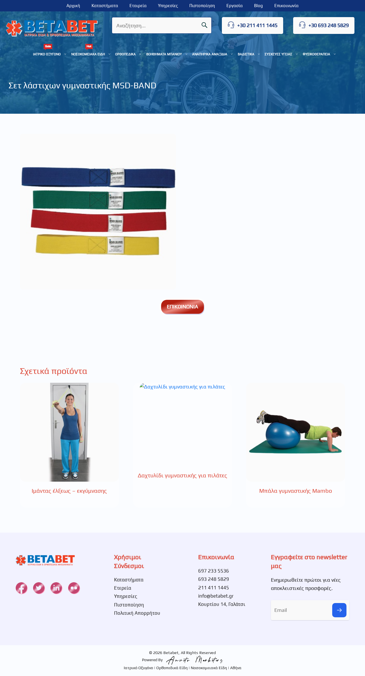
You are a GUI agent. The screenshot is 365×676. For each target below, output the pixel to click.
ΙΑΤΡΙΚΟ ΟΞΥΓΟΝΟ (47, 54)
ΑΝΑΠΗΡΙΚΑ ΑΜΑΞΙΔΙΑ (209, 54)
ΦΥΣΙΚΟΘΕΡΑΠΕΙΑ (316, 54)
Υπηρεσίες (168, 5)
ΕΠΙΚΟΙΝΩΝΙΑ (182, 307)
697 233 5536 (213, 571)
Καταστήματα (105, 5)
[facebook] (21, 588)
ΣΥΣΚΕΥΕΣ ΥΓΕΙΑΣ (278, 54)
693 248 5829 (213, 579)
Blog (258, 5)
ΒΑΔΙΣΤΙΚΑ (246, 54)
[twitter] (38, 588)
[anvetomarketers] (193, 659)
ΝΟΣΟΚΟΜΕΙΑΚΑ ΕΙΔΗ (88, 54)
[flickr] (74, 588)
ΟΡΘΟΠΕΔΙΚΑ (125, 54)
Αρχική (73, 5)
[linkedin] (56, 588)
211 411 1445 (213, 588)
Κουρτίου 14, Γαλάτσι (221, 604)
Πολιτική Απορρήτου (137, 613)
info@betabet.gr (216, 596)
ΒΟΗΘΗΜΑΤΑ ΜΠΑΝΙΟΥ (164, 54)
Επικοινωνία (286, 5)
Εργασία (234, 5)
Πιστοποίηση (202, 5)
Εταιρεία (138, 5)
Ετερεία (122, 588)
